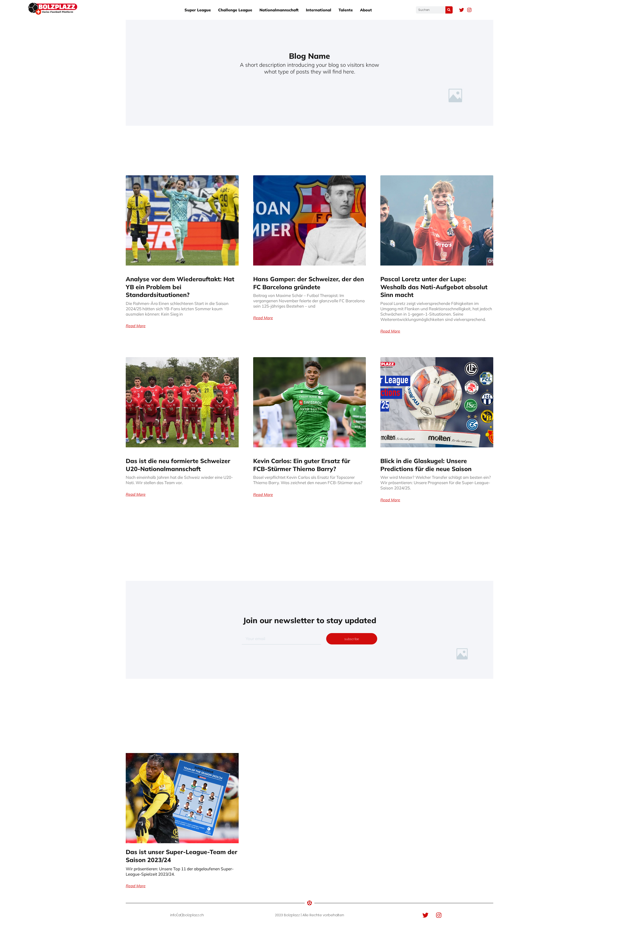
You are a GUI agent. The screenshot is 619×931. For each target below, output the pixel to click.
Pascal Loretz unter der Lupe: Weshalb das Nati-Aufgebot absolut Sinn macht (433, 286)
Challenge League (235, 9)
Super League (197, 9)
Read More (136, 326)
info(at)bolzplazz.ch (187, 915)
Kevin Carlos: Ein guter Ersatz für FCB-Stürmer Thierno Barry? (301, 465)
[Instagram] (469, 10)
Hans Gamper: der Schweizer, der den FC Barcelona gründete (308, 283)
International (318, 9)
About (366, 9)
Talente (346, 9)
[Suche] (449, 10)
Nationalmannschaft (279, 9)
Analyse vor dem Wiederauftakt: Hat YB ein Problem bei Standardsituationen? (180, 286)
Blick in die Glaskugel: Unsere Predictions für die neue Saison (426, 465)
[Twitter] (461, 10)
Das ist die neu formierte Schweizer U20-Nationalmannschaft (178, 465)
